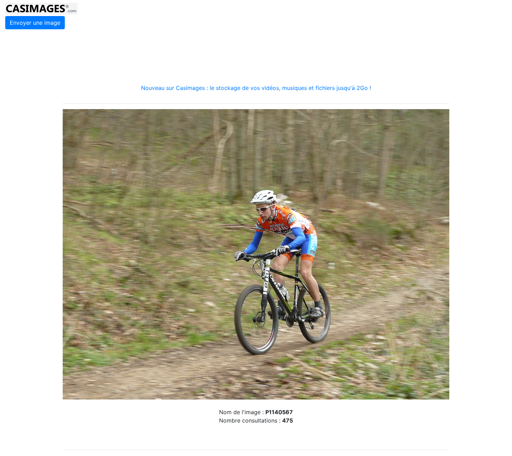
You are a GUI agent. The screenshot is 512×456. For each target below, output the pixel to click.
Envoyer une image (35, 22)
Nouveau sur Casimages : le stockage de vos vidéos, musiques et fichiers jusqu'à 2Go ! (256, 87)
